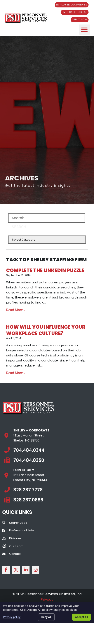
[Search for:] (46, 218)
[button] (84, 29)
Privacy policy (12, 617)
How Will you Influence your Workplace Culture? (45, 330)
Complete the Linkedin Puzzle (45, 270)
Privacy (47, 599)
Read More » (15, 310)
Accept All (81, 617)
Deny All (46, 617)
